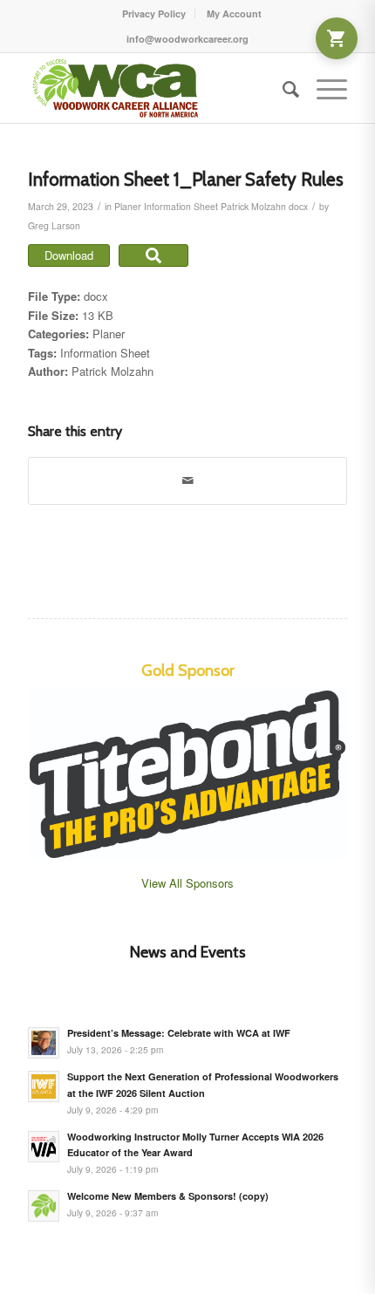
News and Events (188, 952)
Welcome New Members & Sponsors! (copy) (168, 1195)
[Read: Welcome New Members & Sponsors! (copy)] (43, 1206)
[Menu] (323, 88)
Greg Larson (54, 225)
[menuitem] (154, 13)
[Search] (282, 88)
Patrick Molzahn (253, 206)
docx (298, 206)
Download (68, 255)
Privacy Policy (154, 13)
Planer (127, 206)
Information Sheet (181, 206)
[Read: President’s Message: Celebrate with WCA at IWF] (43, 1043)
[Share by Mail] (187, 480)
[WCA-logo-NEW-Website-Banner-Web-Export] (155, 88)
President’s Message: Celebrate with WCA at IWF (178, 1032)
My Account (234, 13)
